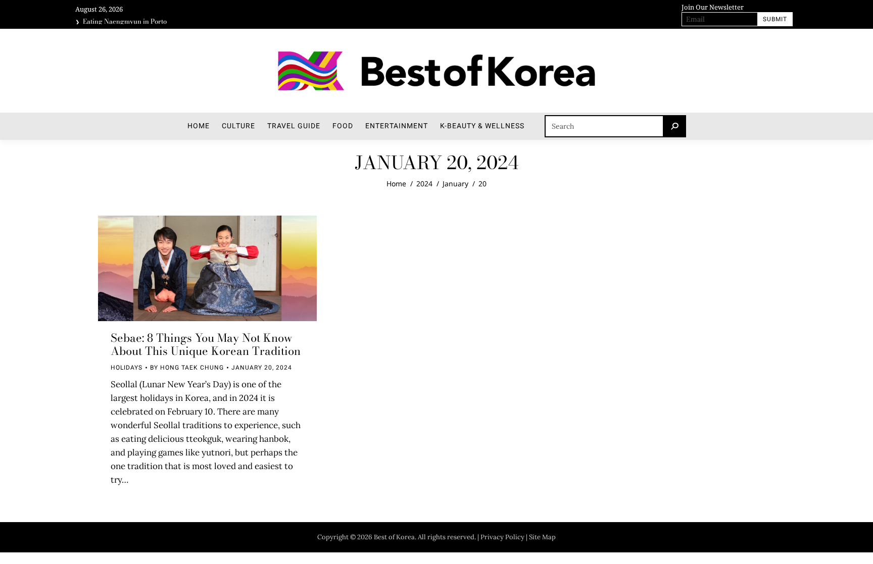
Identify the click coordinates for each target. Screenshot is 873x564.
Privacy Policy (502, 537)
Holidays (126, 367)
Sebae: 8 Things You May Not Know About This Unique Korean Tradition (206, 344)
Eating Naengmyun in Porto (125, 20)
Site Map (542, 537)
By (187, 367)
